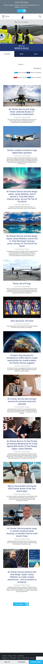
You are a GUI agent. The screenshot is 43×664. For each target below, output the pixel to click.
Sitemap (10, 655)
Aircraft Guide (13, 657)
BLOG (36, 54)
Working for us (5, 657)
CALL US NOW (23, 22)
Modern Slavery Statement (28, 657)
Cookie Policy (20, 655)
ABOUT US (21, 46)
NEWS (21, 54)
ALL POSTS (7, 54)
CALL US (7, 662)
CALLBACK (21, 662)
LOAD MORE (19, 604)
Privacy (14, 655)
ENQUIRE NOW (36, 662)
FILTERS (20, 64)
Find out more (24, 7)
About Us (19, 657)
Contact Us (4, 655)
